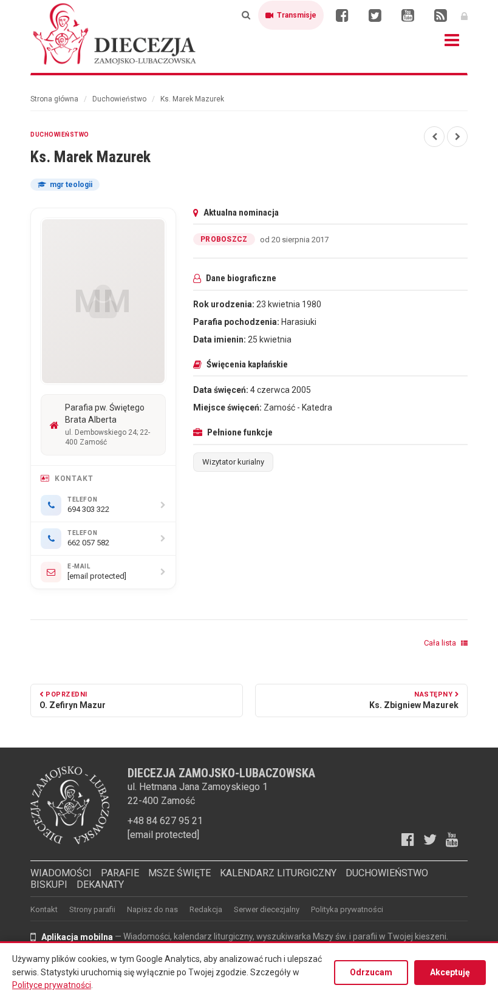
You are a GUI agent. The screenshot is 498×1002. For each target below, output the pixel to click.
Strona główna (54, 99)
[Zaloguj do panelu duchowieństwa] (464, 15)
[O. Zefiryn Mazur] (434, 136)
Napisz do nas (152, 909)
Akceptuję (450, 972)
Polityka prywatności (347, 909)
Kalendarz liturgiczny (278, 873)
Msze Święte (179, 873)
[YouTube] (407, 15)
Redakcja (205, 909)
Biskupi (48, 884)
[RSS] (440, 15)
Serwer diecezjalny (266, 909)
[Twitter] (374, 15)
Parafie (120, 873)
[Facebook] (341, 15)
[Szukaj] (245, 15)
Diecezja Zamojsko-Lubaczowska (115, 33)
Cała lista (441, 642)
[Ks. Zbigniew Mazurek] (457, 136)
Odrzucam (371, 972)
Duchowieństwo (119, 99)
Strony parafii (92, 909)
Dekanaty (100, 884)
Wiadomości (61, 873)
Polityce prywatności (51, 985)
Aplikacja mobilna (77, 937)
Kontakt (44, 909)
